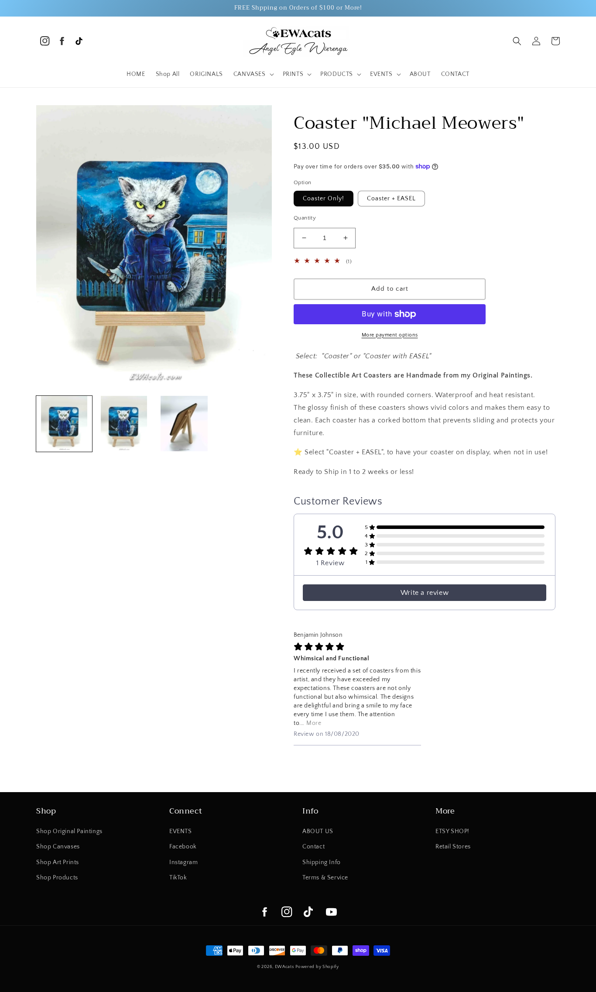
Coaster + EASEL (391, 198)
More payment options (390, 335)
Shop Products (57, 877)
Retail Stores (453, 846)
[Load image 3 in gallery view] (184, 424)
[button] (252, 74)
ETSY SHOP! (452, 831)
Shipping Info (321, 862)
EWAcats (284, 967)
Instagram (183, 862)
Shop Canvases (58, 846)
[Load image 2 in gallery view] (124, 424)
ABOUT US (317, 831)
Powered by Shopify (317, 967)
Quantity (305, 218)
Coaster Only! (323, 198)
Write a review (425, 593)
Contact (313, 846)
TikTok (178, 877)
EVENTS (180, 831)
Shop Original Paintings (69, 831)
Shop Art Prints (57, 862)
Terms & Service (325, 877)
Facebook (183, 846)
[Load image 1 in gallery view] (64, 424)
